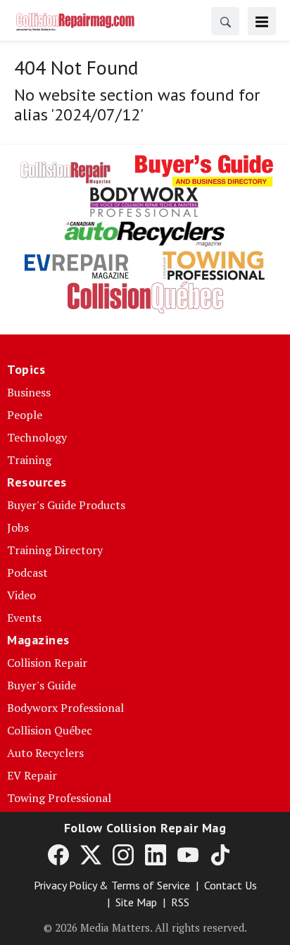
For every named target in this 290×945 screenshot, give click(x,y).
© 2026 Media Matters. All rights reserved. (145, 927)
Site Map (136, 902)
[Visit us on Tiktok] (220, 854)
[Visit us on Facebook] (58, 854)
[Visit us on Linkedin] (155, 854)
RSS (180, 902)
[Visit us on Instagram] (123, 854)
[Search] (225, 21)
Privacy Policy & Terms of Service (112, 885)
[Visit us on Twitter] (90, 854)
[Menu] (262, 21)
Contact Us (230, 885)
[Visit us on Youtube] (187, 854)
